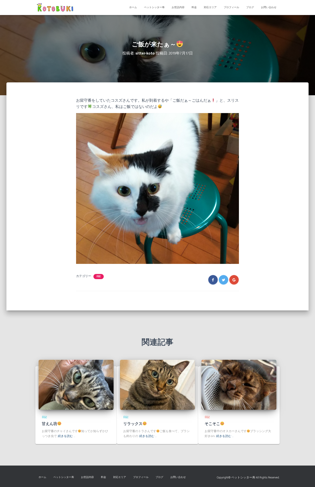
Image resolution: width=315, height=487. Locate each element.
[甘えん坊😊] (76, 385)
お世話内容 (178, 7)
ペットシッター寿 (154, 7)
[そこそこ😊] (238, 385)
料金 (194, 7)
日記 (98, 276)
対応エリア (210, 7)
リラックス (132, 424)
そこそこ (212, 424)
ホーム (133, 7)
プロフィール (231, 7)
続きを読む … (66, 436)
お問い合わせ (268, 7)
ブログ (250, 7)
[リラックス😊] (157, 385)
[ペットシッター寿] (55, 7)
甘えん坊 (49, 424)
